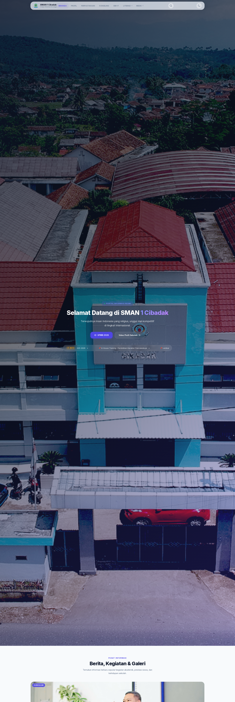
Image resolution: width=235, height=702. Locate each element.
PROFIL (74, 6)
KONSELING (104, 6)
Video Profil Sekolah (128, 335)
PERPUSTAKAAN (88, 6)
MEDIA (139, 6)
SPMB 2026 (103, 335)
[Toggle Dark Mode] (199, 5)
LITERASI (127, 6)
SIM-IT (116, 6)
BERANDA (63, 6)
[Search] (171, 5)
